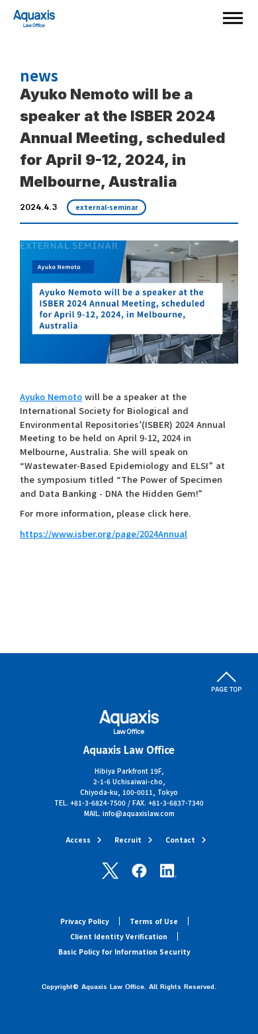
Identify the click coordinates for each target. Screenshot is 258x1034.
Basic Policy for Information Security (124, 951)
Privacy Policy (84, 921)
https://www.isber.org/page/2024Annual (103, 533)
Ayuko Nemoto (51, 396)
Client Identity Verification (118, 936)
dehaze (233, 18)
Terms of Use (154, 921)
